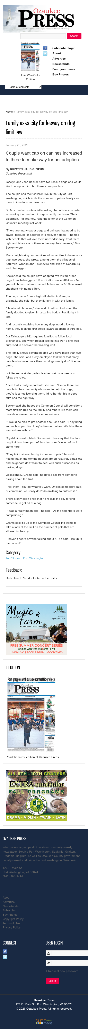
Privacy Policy (11, 927)
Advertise (59, 58)
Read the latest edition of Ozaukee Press (32, 757)
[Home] (44, 30)
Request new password (63, 971)
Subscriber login (64, 48)
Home (9, 111)
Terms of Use (11, 923)
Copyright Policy (13, 919)
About (56, 53)
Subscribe (9, 910)
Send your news (63, 69)
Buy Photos (60, 74)
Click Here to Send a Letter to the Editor (31, 578)
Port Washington (33, 558)
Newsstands (61, 63)
